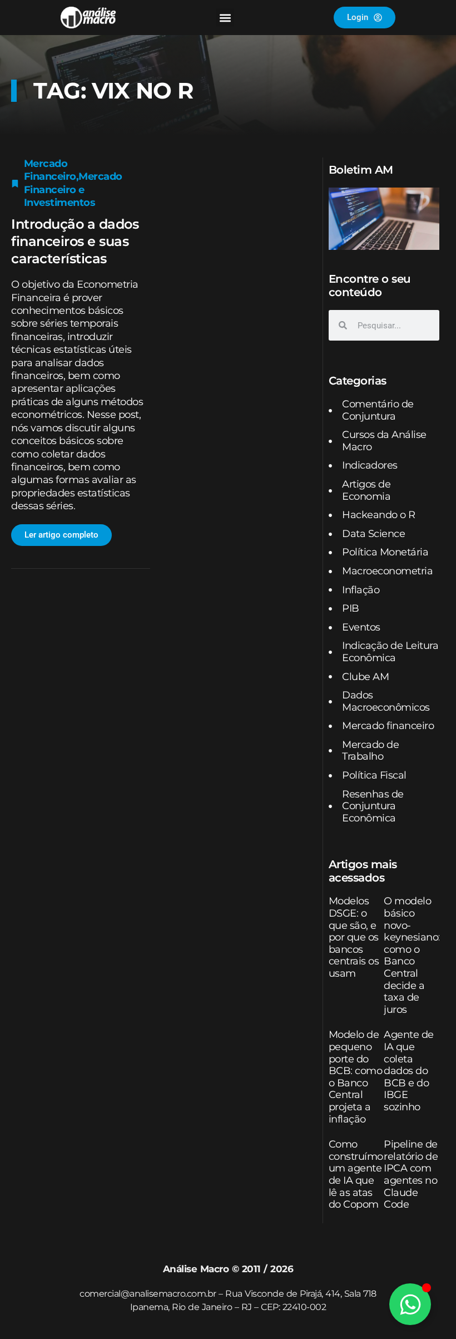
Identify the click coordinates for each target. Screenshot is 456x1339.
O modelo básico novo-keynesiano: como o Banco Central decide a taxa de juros (412, 955)
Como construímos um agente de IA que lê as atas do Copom (358, 1174)
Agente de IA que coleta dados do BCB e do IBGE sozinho (409, 1070)
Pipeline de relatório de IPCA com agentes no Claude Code (411, 1174)
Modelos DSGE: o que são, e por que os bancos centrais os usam (354, 937)
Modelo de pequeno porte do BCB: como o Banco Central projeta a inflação (356, 1076)
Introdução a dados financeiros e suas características (74, 241)
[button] (225, 17)
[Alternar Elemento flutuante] (410, 1304)
